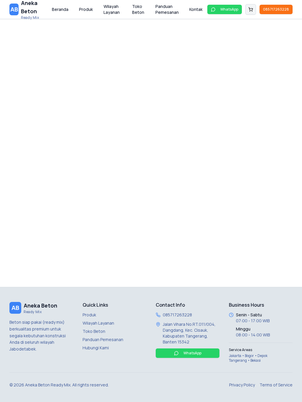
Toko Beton (138, 9)
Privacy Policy (242, 385)
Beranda (60, 9)
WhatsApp (229, 9)
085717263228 (276, 9)
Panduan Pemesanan (167, 9)
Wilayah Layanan (112, 9)
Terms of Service (276, 385)
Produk (86, 9)
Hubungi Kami (96, 347)
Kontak (196, 9)
